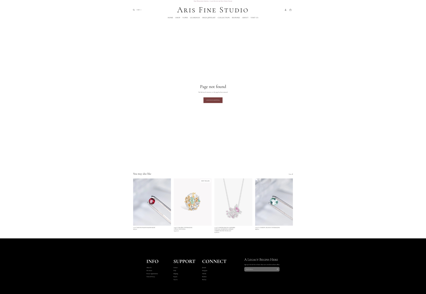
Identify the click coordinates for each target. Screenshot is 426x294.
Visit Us (175, 279)
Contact (175, 267)
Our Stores (149, 270)
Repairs (175, 276)
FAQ (174, 270)
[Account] (285, 9)
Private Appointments (152, 273)
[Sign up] (277, 269)
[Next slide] (208, 202)
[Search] (133, 9)
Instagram (204, 270)
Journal (204, 267)
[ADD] (168, 222)
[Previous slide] (177, 202)
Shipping (175, 273)
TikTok (204, 273)
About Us (148, 267)
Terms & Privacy (150, 276)
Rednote (204, 276)
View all (291, 174)
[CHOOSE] (208, 222)
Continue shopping (213, 100)
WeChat (204, 279)
